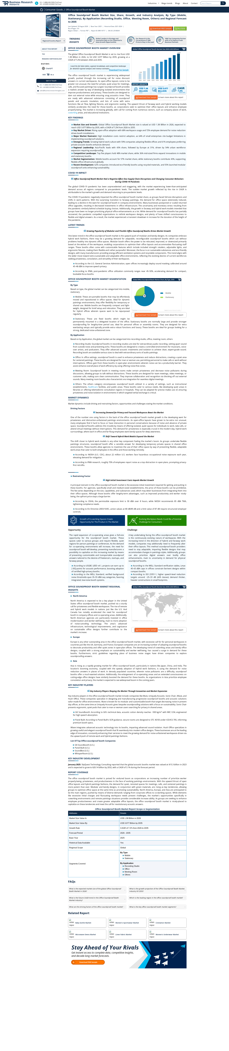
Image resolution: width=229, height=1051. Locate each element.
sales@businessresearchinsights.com (52, 91)
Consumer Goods (54, 9)
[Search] (223, 3)
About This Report (49, 49)
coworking (72, 112)
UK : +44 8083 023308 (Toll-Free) (50, 87)
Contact (194, 3)
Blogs (177, 3)
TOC (43, 54)
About (185, 3)
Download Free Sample (147, 97)
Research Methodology (52, 59)
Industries (152, 3)
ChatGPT (49, 68)
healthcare (93, 387)
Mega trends (166, 3)
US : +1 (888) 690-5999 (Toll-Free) (51, 85)
